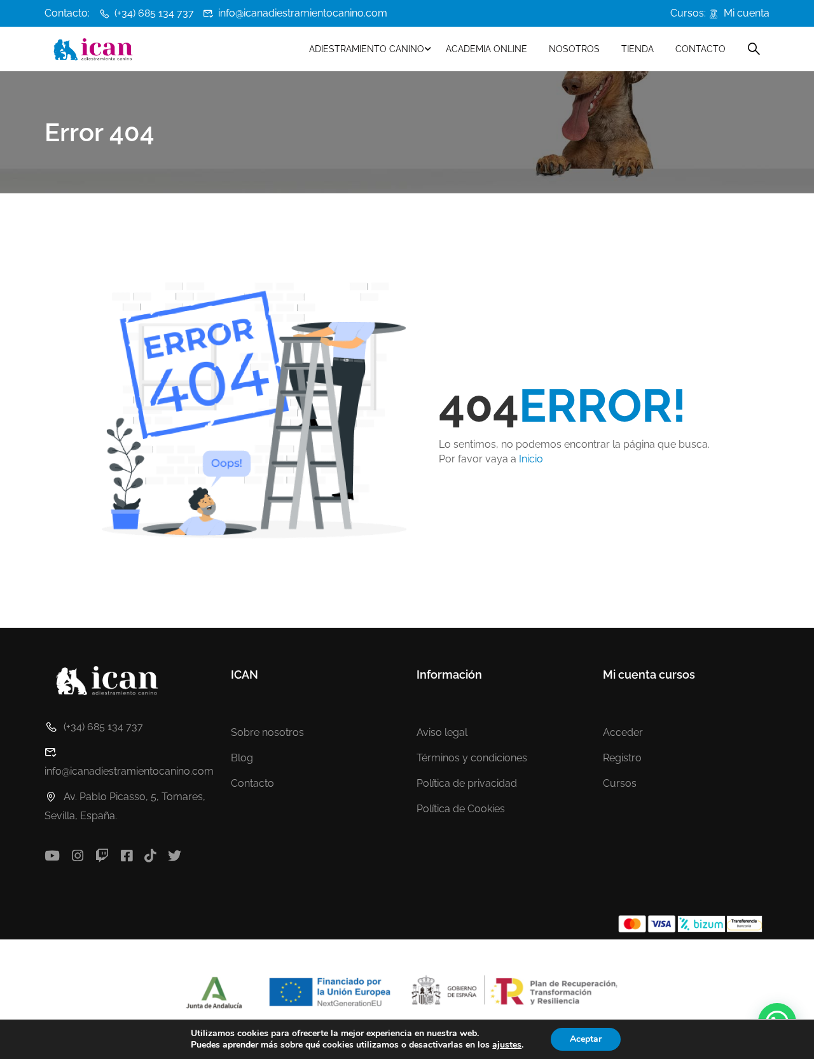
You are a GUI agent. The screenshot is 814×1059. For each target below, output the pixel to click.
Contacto (700, 49)
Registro (622, 758)
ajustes (506, 1045)
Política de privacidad (467, 783)
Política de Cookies (461, 809)
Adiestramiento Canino (366, 49)
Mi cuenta (746, 13)
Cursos (620, 783)
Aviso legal (442, 732)
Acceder (623, 732)
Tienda (637, 49)
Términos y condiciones (472, 758)
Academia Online (486, 49)
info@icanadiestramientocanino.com (302, 13)
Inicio (531, 459)
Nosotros (574, 49)
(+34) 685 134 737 (154, 13)
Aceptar (586, 1039)
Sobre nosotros (267, 732)
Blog (242, 758)
